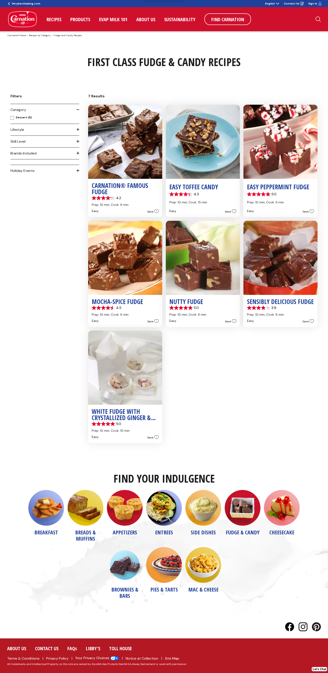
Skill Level (17, 141)
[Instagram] (305, 626)
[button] (152, 211)
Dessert (24, 117)
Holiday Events (22, 170)
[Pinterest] (316, 626)
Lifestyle (17, 129)
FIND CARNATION (227, 19)
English (270, 3)
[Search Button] (318, 19)
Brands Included (23, 153)
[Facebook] (292, 626)
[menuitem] (54, 19)
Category (18, 109)
